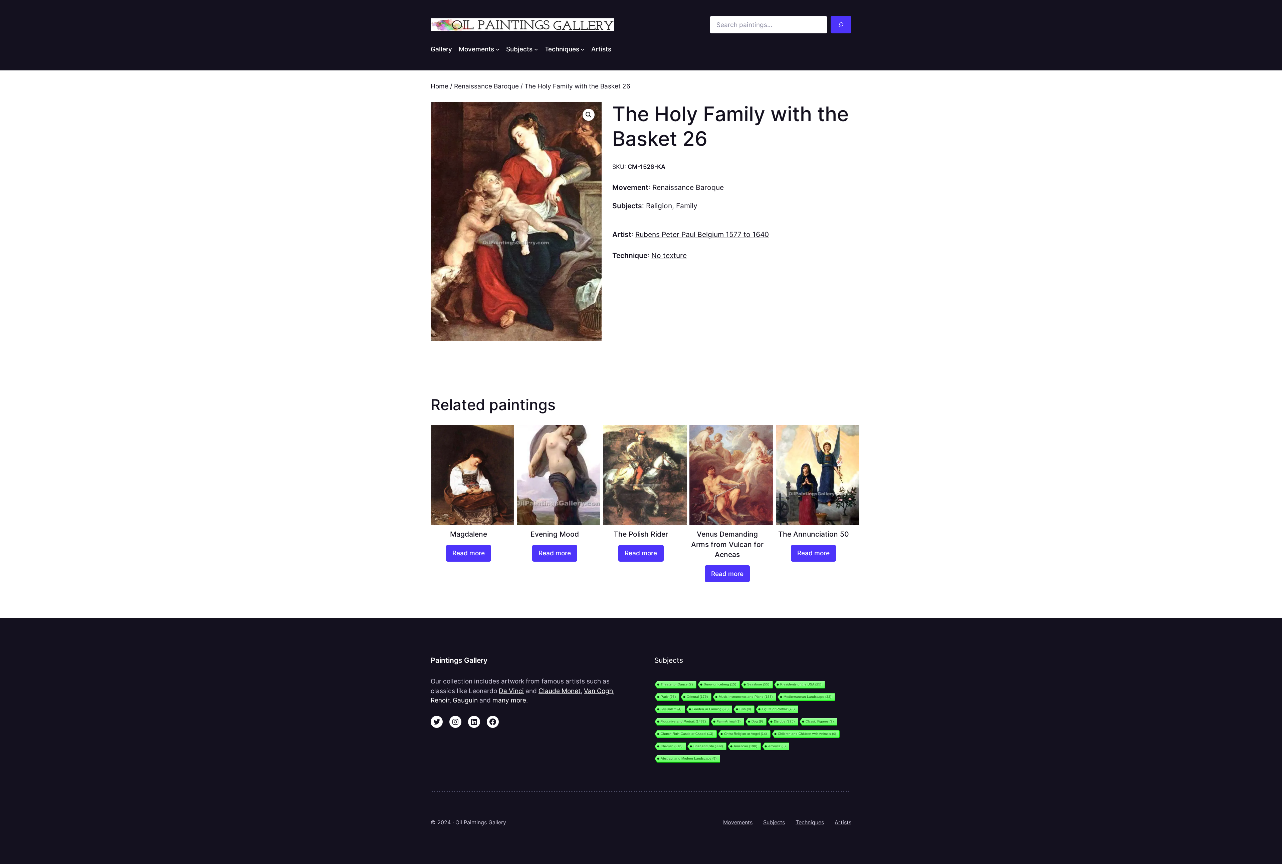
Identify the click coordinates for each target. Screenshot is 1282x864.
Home (439, 86)
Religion (659, 206)
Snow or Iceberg (720, 684)
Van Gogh (598, 691)
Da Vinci (511, 691)
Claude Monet (560, 691)
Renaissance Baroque (486, 86)
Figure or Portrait (778, 709)
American (745, 746)
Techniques (810, 822)
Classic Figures (820, 721)
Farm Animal (728, 721)
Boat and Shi (708, 746)
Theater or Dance (677, 684)
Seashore (758, 684)
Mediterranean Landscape (807, 696)
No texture (669, 255)
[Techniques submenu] (583, 49)
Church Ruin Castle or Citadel (687, 734)
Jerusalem (671, 709)
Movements (738, 822)
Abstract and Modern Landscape (688, 758)
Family (686, 206)
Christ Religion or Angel (745, 734)
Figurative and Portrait (683, 721)
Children (671, 746)
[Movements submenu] (498, 49)
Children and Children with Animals (807, 734)
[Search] (841, 24)
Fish (745, 709)
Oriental (697, 696)
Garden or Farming (710, 709)
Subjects (774, 822)
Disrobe (784, 721)
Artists (843, 822)
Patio (668, 696)
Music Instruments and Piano (746, 696)
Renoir (440, 700)
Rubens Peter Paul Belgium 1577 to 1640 (702, 234)
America (777, 746)
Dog (757, 721)
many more (509, 700)
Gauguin (465, 700)
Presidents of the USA (800, 684)
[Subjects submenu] (536, 49)
